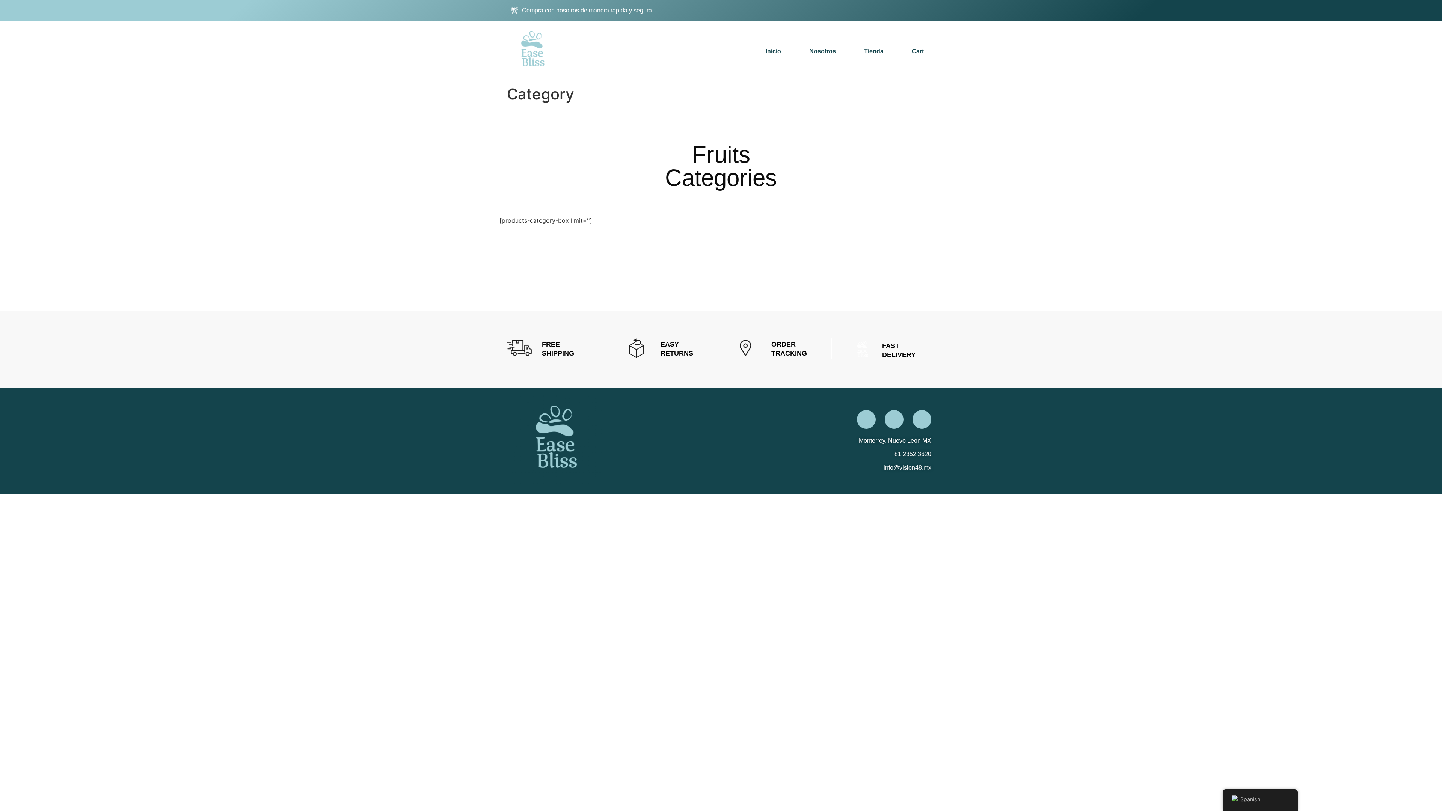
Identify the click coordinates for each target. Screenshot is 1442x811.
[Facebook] (868, 10)
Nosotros (822, 51)
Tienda (874, 51)
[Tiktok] (906, 10)
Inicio (773, 51)
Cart (918, 51)
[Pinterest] (924, 10)
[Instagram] (887, 10)
